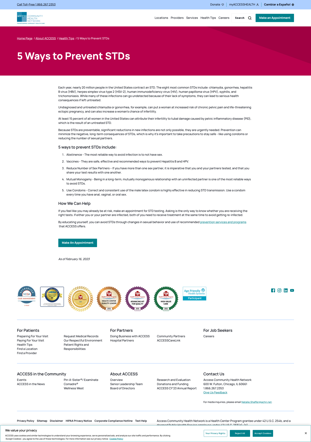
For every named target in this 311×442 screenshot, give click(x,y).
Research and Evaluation (173, 380)
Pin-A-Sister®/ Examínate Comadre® (81, 382)
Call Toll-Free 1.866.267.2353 (36, 4)
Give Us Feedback (215, 392)
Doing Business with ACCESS (130, 336)
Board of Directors (122, 388)
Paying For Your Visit (30, 340)
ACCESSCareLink (168, 340)
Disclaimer (56, 421)
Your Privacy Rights (215, 433)
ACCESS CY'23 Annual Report (177, 388)
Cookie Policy (116, 438)
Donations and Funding (172, 384)
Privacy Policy (25, 421)
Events (21, 380)
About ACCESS (45, 38)
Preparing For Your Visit (32, 336)
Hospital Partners (122, 340)
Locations (161, 18)
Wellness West (74, 388)
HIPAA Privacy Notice (79, 421)
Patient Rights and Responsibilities (76, 347)
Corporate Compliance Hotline (113, 421)
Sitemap (42, 421)
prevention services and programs (223, 222)
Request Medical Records (81, 336)
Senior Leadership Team (126, 384)
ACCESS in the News (31, 384)
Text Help (141, 421)
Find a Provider (27, 353)
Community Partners (171, 336)
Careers (224, 18)
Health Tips (208, 18)
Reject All (240, 433)
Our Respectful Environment (83, 340)
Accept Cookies (262, 433)
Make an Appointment (274, 18)
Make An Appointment (77, 243)
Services (192, 18)
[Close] (305, 433)
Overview (116, 380)
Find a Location (27, 349)
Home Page (24, 38)
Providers (177, 18)
